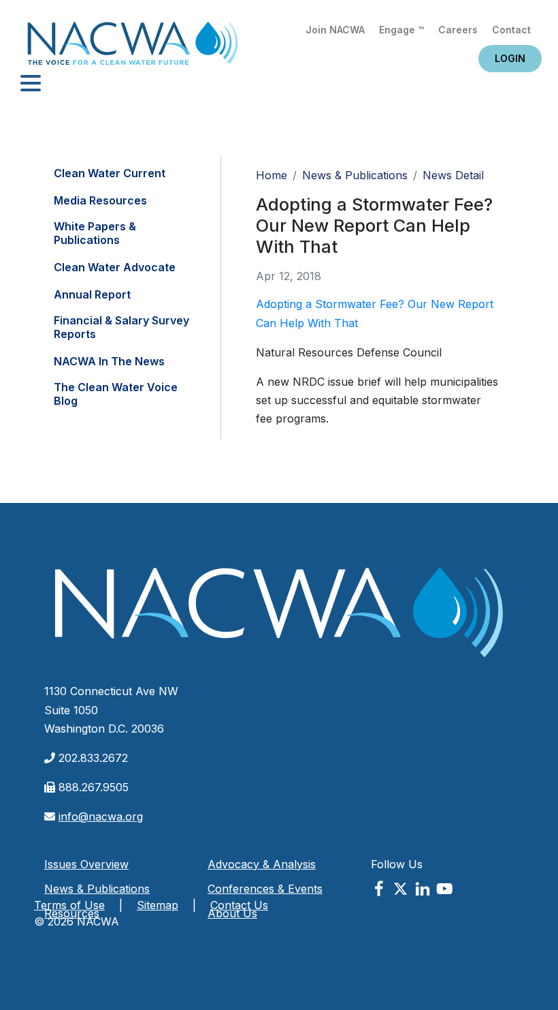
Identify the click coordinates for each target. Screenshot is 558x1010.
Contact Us (239, 905)
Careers (458, 29)
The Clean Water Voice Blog (116, 394)
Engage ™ (401, 29)
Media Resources (100, 200)
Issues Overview (86, 864)
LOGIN (510, 58)
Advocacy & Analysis (262, 864)
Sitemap (157, 905)
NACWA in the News (109, 361)
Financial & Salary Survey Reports (121, 327)
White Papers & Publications (95, 233)
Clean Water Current (109, 173)
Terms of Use (69, 905)
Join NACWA (335, 29)
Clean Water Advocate (115, 267)
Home (132, 47)
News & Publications (355, 175)
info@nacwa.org (101, 816)
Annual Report (92, 294)
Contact (511, 29)
